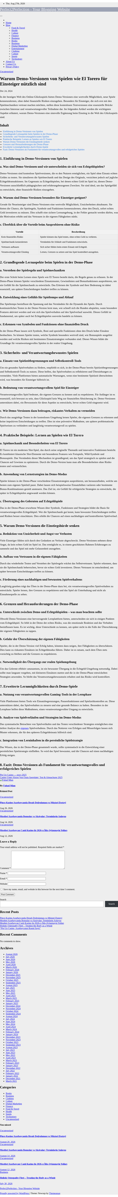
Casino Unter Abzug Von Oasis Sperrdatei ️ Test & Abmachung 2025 (31, 777)
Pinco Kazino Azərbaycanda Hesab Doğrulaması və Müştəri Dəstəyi (33, 802)
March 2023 (11, 1060)
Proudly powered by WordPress (14, 1193)
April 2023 (11, 1058)
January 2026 (12, 972)
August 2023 (12, 1047)
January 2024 (12, 1034)
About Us (10, 61)
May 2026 (10, 962)
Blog (8, 25)
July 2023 (10, 1050)
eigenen (25, 728)
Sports (14, 56)
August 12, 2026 (7, 1169)
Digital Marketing (20, 46)
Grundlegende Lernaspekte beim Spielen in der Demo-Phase (30, 134)
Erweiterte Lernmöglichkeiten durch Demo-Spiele (25, 147)
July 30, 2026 (6, 1183)
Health (15, 30)
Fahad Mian (9, 785)
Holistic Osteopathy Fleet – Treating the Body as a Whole (26, 926)
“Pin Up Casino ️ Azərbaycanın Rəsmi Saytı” (20, 928)
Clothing (15, 51)
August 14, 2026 (7, 1156)
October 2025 (12, 980)
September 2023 (13, 1045)
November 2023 (13, 1039)
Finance (15, 35)
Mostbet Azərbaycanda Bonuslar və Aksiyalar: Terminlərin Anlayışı (33, 816)
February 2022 (12, 1073)
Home (8, 22)
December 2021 (13, 1078)
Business (16, 38)
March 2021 (11, 1081)
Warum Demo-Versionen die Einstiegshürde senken (26, 142)
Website (3, 884)
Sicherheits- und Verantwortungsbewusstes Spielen (26, 136)
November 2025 (13, 977)
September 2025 (13, 982)
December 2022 (13, 1068)
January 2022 (12, 1076)
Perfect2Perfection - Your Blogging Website (35, 9)
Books (14, 41)
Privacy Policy (12, 66)
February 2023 (12, 1063)
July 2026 (10, 957)
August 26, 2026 (7, 1142)
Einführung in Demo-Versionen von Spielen (23, 131)
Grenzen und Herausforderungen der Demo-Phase (25, 144)
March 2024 (11, 1029)
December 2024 (13, 1006)
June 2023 (10, 1052)
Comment (5, 868)
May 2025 (10, 993)
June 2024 (10, 1021)
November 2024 (13, 1008)
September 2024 (13, 1014)
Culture (15, 33)
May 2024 (10, 1024)
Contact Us (11, 64)
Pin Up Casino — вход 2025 (13, 775)
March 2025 (11, 998)
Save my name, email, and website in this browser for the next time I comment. (39, 889)
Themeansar (54, 1193)
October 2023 (12, 1042)
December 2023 (13, 1037)
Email (3, 878)
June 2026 (10, 959)
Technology (17, 59)
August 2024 (12, 1016)
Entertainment (18, 48)
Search (3, 899)
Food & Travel (18, 28)
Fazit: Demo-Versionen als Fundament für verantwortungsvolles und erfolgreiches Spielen (43, 149)
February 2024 (12, 1032)
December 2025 (13, 975)
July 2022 (10, 1071)
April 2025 (11, 995)
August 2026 (12, 954)
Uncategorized (6, 71)
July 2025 (10, 988)
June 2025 (10, 990)
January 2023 (12, 1065)
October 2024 (12, 1011)
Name (3, 873)
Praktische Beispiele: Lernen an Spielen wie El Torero (27, 139)
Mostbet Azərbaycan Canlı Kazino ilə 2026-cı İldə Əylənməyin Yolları (33, 830)
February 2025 (12, 1001)
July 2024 (10, 1019)
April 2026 (11, 964)
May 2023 (10, 1055)
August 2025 (12, 985)
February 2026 (12, 970)
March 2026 (11, 967)
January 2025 (12, 1003)
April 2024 (11, 1027)
